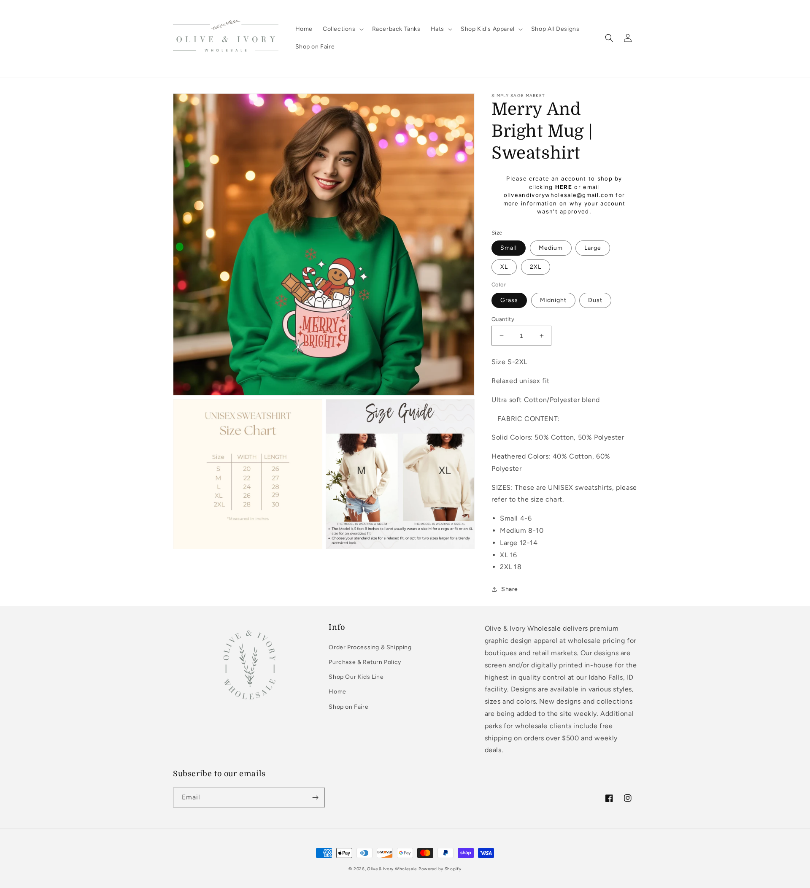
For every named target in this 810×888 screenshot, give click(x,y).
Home (337, 691)
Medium (551, 247)
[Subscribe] (315, 797)
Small (508, 247)
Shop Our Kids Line (356, 676)
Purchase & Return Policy (365, 662)
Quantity (502, 319)
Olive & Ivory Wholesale (392, 869)
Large (592, 247)
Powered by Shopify (440, 869)
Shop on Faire (348, 706)
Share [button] (509, 589)
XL (504, 266)
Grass (509, 300)
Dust (595, 300)
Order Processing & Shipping (370, 647)
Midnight (553, 300)
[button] (342, 29)
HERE (563, 187)
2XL (535, 266)
